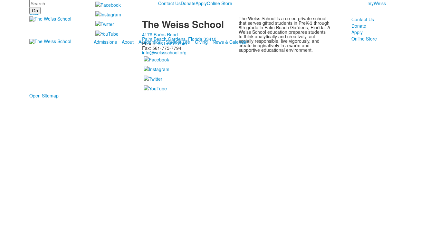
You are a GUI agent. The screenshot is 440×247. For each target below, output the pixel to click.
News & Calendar (230, 42)
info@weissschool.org (164, 52)
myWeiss (377, 3)
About (128, 42)
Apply (201, 3)
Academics (150, 42)
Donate (188, 3)
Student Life (178, 42)
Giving (201, 42)
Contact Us (169, 3)
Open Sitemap (44, 95)
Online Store (219, 3)
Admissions (105, 42)
